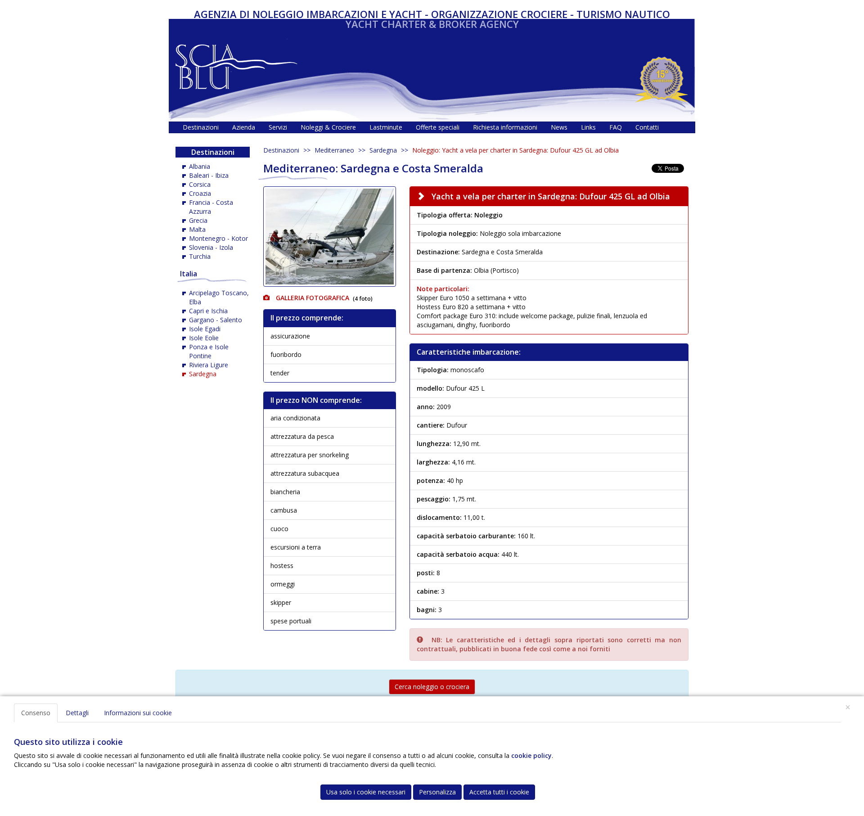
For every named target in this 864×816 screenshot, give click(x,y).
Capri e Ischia (208, 311)
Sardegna (383, 150)
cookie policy (531, 755)
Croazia (200, 193)
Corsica (200, 184)
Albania (199, 166)
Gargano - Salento (215, 320)
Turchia (200, 256)
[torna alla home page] (236, 64)
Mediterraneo (334, 150)
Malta (197, 229)
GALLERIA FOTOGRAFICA (311, 297)
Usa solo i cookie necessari (365, 792)
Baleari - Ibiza (209, 175)
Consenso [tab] (35, 712)
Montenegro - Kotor (218, 238)
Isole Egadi (204, 329)
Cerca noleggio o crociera (432, 686)
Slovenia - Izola (211, 247)
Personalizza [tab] (437, 792)
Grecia (198, 220)
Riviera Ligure (208, 365)
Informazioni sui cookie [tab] (138, 712)
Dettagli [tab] (77, 712)
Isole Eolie (204, 338)
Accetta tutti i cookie (499, 792)
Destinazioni (281, 150)
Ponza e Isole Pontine (209, 351)
